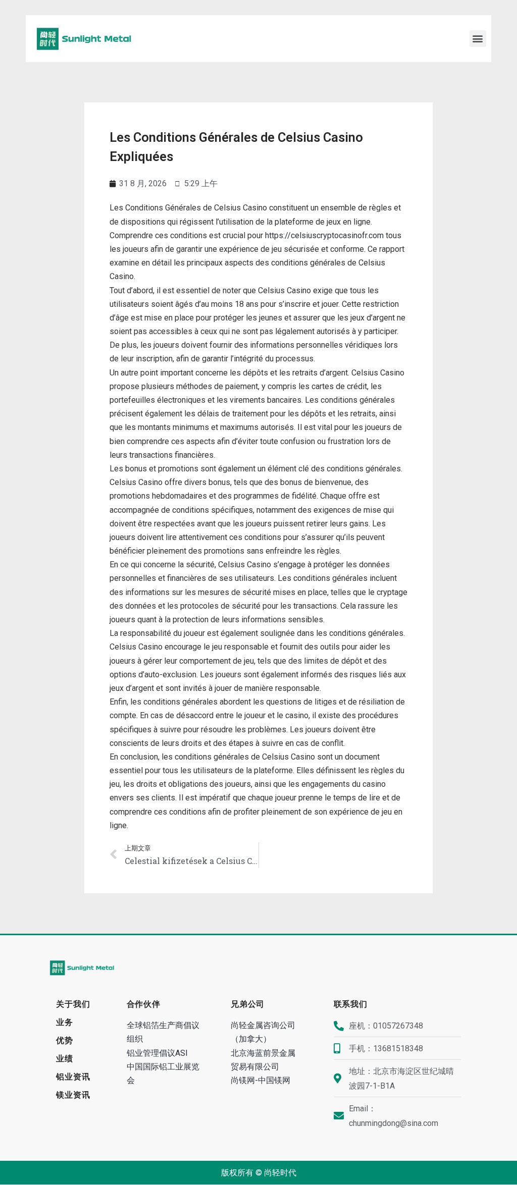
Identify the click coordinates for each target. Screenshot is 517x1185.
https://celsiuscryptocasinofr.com (324, 235)
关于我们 (73, 1004)
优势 (64, 1040)
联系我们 (351, 1004)
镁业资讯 (73, 1095)
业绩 (64, 1058)
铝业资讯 (73, 1077)
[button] (478, 38)
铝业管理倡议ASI (157, 1053)
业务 (64, 1022)
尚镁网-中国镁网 (260, 1080)
